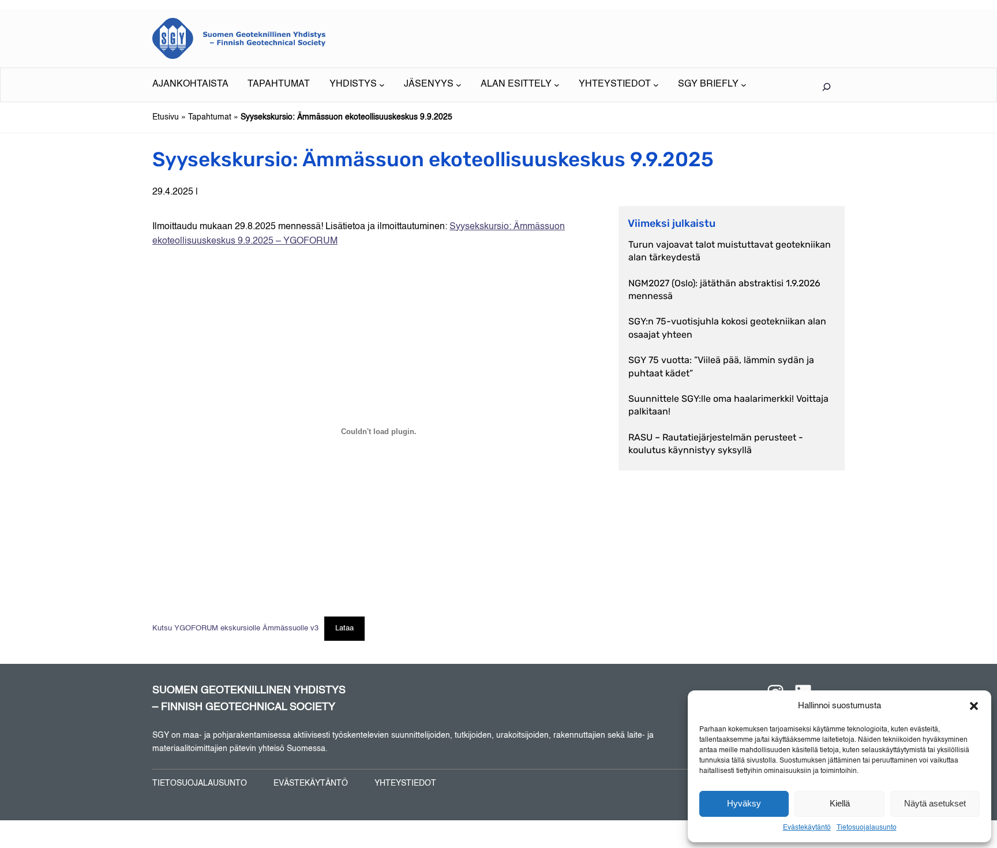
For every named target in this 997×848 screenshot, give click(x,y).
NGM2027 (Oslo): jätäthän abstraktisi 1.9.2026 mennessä (724, 289)
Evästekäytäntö (807, 827)
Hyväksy (744, 803)
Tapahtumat (209, 117)
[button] (974, 706)
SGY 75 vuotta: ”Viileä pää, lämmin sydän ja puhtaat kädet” (721, 366)
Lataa (344, 628)
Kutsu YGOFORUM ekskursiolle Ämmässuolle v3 (235, 628)
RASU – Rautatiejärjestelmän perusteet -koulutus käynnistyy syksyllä (715, 443)
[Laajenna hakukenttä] (826, 86)
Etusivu (165, 117)
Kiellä (840, 803)
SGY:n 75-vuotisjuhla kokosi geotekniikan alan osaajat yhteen (727, 327)
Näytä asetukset (935, 803)
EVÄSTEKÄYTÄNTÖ (310, 783)
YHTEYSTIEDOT (405, 783)
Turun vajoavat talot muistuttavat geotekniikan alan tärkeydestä (729, 251)
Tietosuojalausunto (867, 827)
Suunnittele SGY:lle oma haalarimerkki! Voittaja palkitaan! (728, 405)
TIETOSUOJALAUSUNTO (199, 783)
